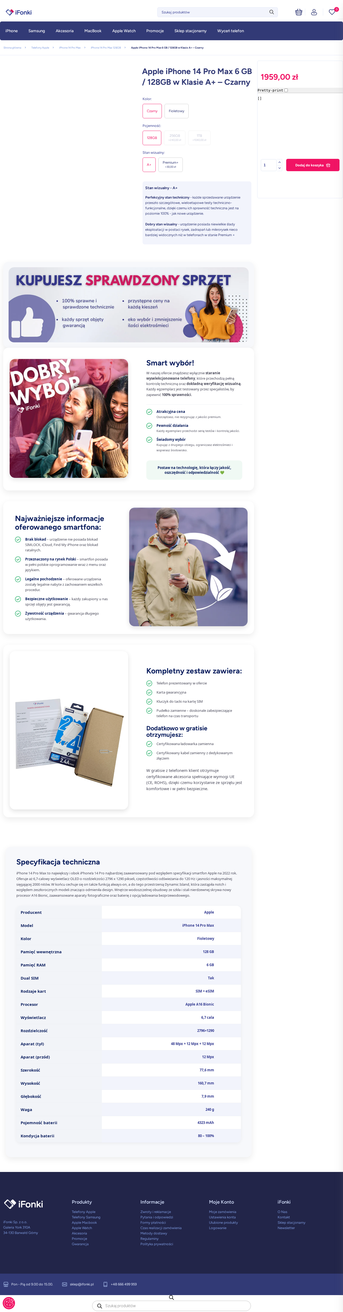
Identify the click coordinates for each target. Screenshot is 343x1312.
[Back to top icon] (317, 1301)
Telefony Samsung (86, 1217)
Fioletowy (176, 111)
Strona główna (12, 47)
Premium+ (170, 164)
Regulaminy (149, 1239)
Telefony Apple (40, 47)
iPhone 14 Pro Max (70, 47)
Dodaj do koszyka (309, 165)
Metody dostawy (153, 1233)
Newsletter (286, 1228)
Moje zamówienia (222, 1212)
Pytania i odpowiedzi (156, 1217)
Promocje (79, 1239)
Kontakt (284, 1217)
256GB (174, 138)
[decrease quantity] (279, 168)
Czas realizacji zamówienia (161, 1228)
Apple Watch (82, 1228)
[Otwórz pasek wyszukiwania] (171, 1297)
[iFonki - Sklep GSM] (18, 12)
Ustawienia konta (222, 1217)
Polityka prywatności (156, 1244)
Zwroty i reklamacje (155, 1212)
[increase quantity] (279, 162)
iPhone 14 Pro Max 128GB (106, 47)
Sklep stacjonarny (291, 1223)
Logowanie (217, 1228)
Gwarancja (80, 1244)
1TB (199, 138)
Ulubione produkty (223, 1223)
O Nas (282, 1212)
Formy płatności (153, 1223)
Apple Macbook (84, 1223)
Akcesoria (79, 1233)
